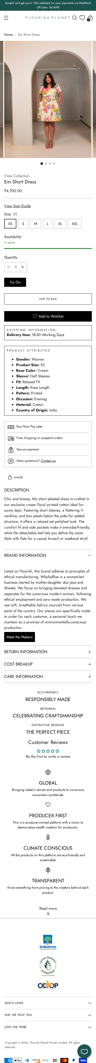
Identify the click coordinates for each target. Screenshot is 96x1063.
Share (18, 477)
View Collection (16, 176)
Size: (10, 214)
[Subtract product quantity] (8, 267)
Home (8, 34)
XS (10, 223)
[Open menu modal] (6, 17)
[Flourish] (48, 18)
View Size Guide (17, 206)
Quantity (10, 257)
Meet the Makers (20, 637)
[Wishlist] (82, 17)
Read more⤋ (48, 911)
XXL (75, 223)
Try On (15, 282)
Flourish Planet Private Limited (48, 1043)
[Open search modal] (74, 17)
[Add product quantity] (22, 267)
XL (60, 223)
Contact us (48, 460)
